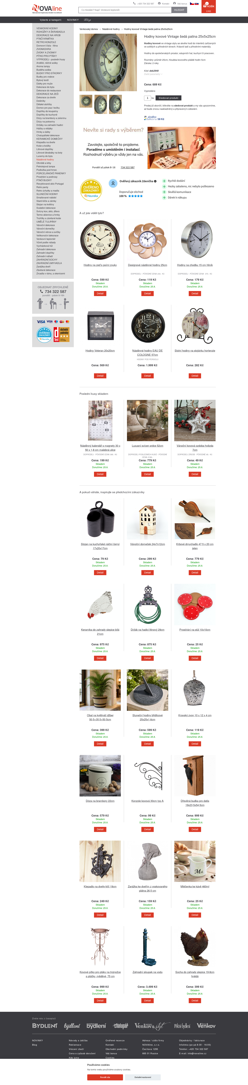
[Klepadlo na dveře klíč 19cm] (100, 882)
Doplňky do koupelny (47, 111)
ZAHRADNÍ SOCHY (46, 259)
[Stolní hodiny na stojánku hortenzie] (195, 346)
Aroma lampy (43, 66)
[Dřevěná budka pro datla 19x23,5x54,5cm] (195, 797)
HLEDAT (179, 9)
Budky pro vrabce (45, 76)
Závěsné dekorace (45, 270)
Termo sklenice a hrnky (48, 214)
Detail (100, 293)
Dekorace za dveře (46, 97)
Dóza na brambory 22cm (100, 801)
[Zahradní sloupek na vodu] (147, 968)
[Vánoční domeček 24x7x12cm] (147, 540)
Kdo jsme (74, 1057)
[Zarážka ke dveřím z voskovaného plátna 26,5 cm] (147, 882)
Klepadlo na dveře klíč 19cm (100, 886)
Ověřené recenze (115, 1040)
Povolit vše (105, 1077)
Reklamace (75, 1044)
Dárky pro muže (44, 83)
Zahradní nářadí (44, 256)
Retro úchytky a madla (47, 190)
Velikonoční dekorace (47, 235)
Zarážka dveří (43, 266)
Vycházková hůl (44, 245)
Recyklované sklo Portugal (50, 183)
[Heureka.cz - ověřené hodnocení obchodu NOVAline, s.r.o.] (44, 342)
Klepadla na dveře (45, 142)
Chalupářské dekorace (48, 135)
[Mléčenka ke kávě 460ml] (195, 882)
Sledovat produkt (168, 98)
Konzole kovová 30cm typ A (147, 801)
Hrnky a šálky (43, 132)
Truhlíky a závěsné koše (48, 218)
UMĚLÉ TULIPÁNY (46, 221)
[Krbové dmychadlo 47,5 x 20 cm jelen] (195, 540)
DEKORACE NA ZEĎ (47, 94)
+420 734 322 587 (145, 3)
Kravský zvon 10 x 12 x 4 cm (195, 715)
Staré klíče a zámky (46, 201)
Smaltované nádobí (46, 197)
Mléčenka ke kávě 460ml (195, 886)
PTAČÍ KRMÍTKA (45, 38)
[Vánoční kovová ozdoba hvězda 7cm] (195, 441)
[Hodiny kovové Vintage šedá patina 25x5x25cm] (108, 90)
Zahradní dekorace (46, 249)
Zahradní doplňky (45, 252)
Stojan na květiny (45, 204)
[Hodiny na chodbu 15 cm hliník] (195, 261)
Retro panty (42, 187)
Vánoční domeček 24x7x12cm (147, 544)
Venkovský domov (89, 29)
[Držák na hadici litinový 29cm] (147, 625)
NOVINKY (73, 19)
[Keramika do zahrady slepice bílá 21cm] (100, 625)
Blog (34, 1044)
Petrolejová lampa (45, 166)
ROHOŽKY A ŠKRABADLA (50, 31)
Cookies (110, 1057)
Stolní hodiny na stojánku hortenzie (195, 350)
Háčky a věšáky (44, 128)
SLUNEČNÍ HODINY (47, 194)
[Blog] (87, 20)
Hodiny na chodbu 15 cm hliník (195, 265)
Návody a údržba (78, 1040)
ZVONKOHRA (43, 49)
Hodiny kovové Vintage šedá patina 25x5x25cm (148, 29)
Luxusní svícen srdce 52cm (147, 445)
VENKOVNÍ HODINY (47, 28)
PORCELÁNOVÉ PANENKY (51, 173)
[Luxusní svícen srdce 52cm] (147, 441)
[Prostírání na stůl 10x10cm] (195, 625)
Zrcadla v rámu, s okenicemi (50, 273)
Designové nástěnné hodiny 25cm (147, 265)
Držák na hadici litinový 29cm (147, 629)
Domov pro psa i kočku (48, 107)
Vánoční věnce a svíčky (48, 232)
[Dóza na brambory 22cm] (100, 797)
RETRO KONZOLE (46, 42)
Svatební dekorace (46, 207)
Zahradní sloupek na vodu (147, 972)
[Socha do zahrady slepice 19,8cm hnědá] (195, 968)
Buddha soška (43, 69)
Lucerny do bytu (44, 156)
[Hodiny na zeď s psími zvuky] (100, 261)
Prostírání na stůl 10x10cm (194, 629)
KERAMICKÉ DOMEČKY (49, 138)
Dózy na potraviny (45, 121)
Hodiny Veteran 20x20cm (100, 350)
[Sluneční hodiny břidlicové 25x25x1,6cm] (147, 711)
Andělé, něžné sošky (47, 62)
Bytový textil (42, 80)
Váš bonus (182, 3)
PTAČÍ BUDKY (44, 180)
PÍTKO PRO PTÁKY (46, 56)
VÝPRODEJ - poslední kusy (50, 59)
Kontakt (165, 3)
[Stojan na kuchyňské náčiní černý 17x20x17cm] (100, 540)
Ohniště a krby (43, 163)
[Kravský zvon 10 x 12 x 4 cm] (195, 711)
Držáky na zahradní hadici (49, 125)
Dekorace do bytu (45, 87)
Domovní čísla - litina (47, 45)
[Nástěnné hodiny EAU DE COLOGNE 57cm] (147, 346)
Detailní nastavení (143, 1077)
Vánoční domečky (45, 228)
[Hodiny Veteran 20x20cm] (100, 346)
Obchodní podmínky (117, 1048)
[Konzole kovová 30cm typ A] (147, 797)
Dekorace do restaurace (48, 90)
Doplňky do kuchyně (46, 114)
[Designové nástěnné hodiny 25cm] (147, 261)
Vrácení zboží (76, 1048)
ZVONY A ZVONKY (46, 52)
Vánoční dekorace (45, 225)
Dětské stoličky (44, 104)
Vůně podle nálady (46, 242)
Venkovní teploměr (45, 239)
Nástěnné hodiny (45, 159)
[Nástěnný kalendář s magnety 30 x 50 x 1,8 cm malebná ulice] (100, 441)
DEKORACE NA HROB (48, 35)
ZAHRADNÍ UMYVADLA (49, 263)
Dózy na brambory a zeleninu (51, 118)
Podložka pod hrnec (46, 169)
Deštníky (40, 100)
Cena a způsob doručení (82, 1053)
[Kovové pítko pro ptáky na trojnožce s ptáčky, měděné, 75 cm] (100, 968)
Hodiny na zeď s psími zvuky (100, 265)
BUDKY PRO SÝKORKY (49, 73)
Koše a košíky (43, 145)
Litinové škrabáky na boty (49, 152)
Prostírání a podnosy (46, 176)
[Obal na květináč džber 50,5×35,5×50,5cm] (100, 711)
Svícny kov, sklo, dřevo (48, 211)
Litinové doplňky (44, 149)
